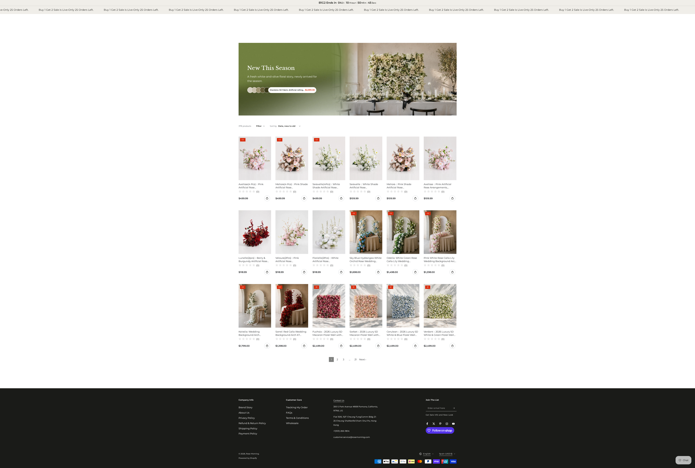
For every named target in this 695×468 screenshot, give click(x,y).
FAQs (289, 412)
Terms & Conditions (297, 418)
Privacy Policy (247, 418)
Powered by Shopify (248, 458)
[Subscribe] (454, 408)
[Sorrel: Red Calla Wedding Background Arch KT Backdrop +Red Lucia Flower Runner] (291, 306)
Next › (362, 359)
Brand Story (245, 407)
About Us (244, 412)
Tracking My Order (297, 407)
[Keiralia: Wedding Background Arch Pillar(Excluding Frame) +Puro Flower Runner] (255, 306)
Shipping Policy (248, 428)
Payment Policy (248, 433)
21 (355, 359)
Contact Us (338, 400)
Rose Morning (252, 454)
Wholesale (292, 423)
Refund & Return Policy (252, 423)
